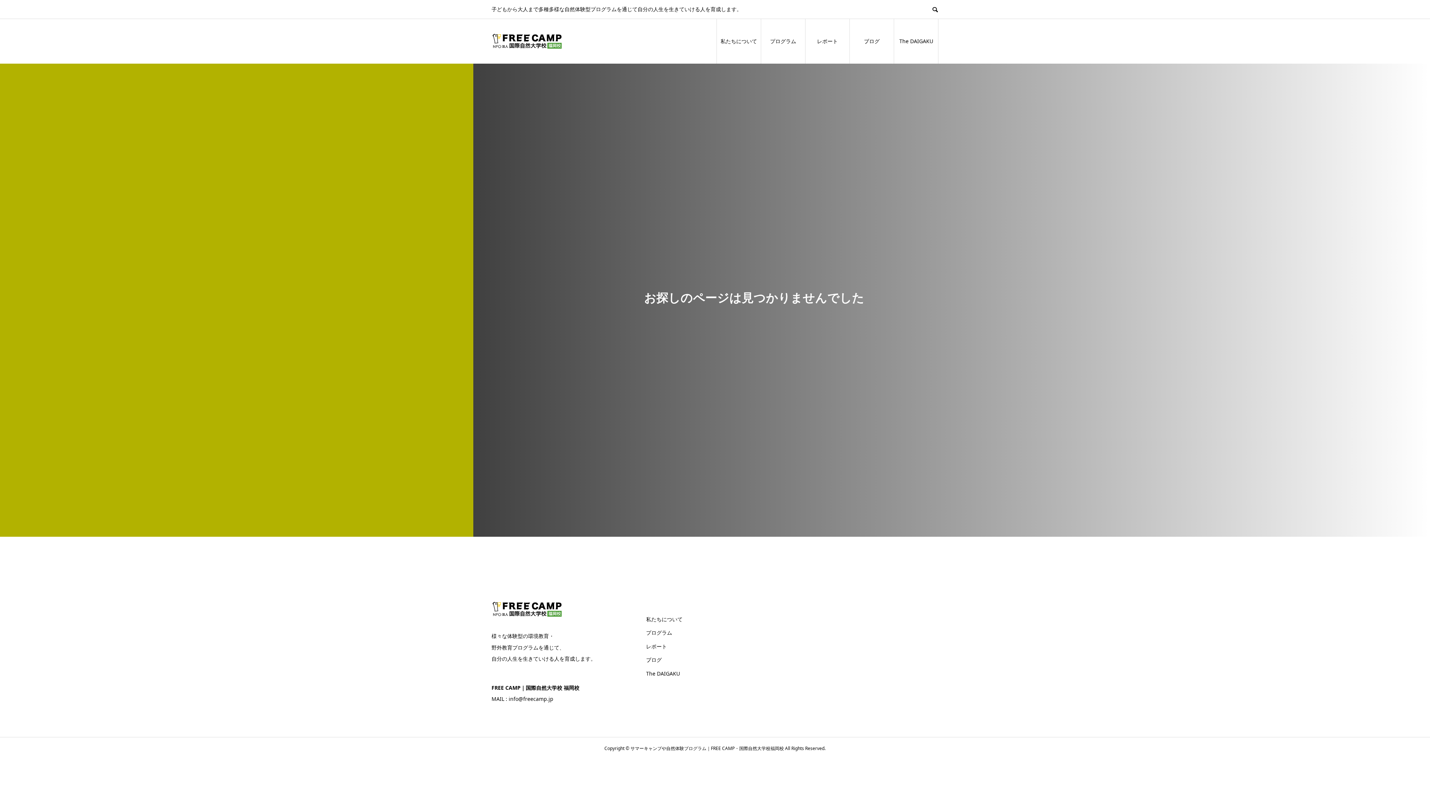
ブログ (872, 41)
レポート (827, 41)
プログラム (783, 41)
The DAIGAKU (916, 41)
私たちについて (739, 41)
